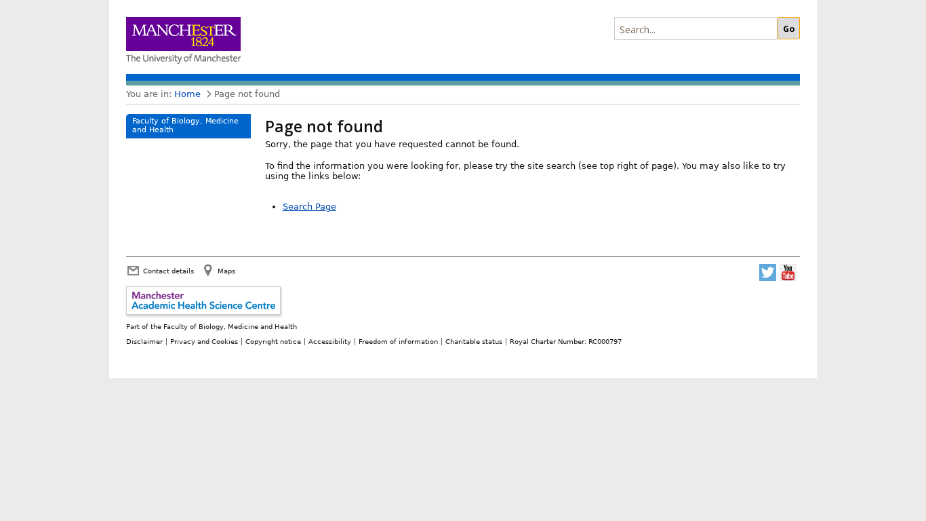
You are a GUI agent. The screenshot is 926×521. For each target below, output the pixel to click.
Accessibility (329, 341)
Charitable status (473, 341)
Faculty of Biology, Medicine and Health (185, 125)
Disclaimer (144, 341)
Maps (226, 271)
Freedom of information (398, 341)
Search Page (309, 206)
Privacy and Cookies (204, 341)
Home (187, 94)
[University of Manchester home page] (183, 41)
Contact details (168, 271)
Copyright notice (273, 341)
